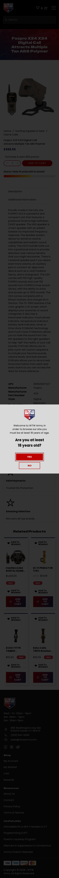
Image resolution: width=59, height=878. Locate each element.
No (29, 465)
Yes (29, 457)
